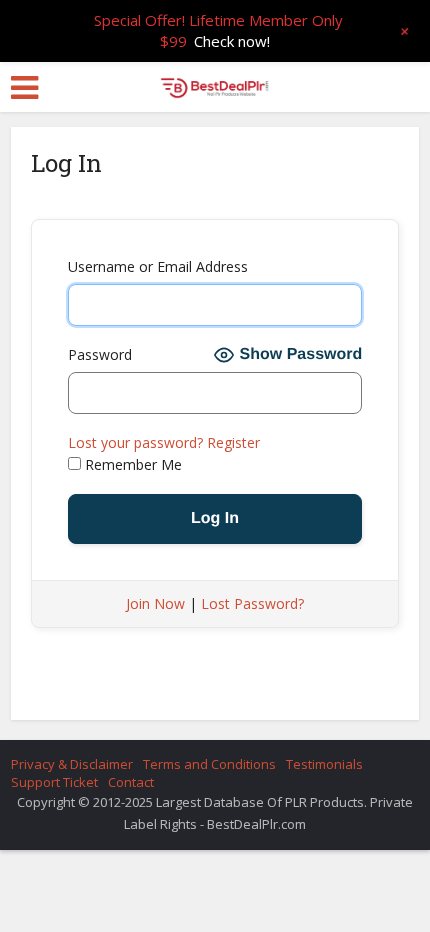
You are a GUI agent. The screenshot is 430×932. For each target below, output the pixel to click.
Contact (131, 782)
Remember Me (131, 464)
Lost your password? (135, 442)
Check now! (232, 41)
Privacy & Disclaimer (72, 764)
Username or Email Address (158, 266)
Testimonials (324, 764)
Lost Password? (252, 603)
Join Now (155, 603)
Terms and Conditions (209, 764)
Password (100, 354)
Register (233, 442)
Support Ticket (54, 782)
